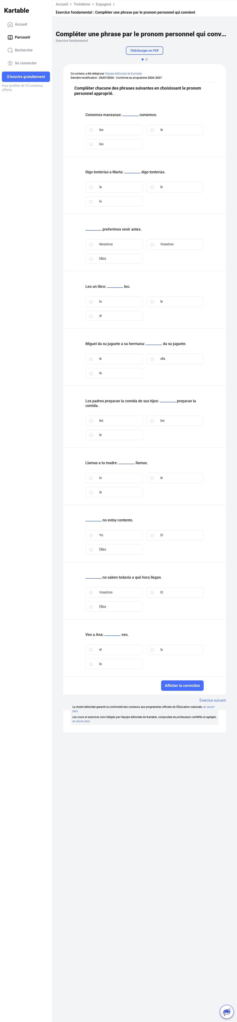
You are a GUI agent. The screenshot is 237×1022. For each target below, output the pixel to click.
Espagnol (103, 4)
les (101, 420)
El (161, 535)
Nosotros (106, 244)
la (161, 130)
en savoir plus (81, 721)
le (161, 187)
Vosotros (167, 244)
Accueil (21, 24)
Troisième (82, 4)
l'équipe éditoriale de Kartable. (123, 73)
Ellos (102, 258)
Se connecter (26, 63)
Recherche (24, 50)
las (101, 130)
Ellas (102, 549)
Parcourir (22, 37)
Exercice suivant (213, 700)
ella (162, 359)
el (100, 316)
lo (100, 201)
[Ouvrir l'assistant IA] (226, 1011)
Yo (101, 535)
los (101, 144)
